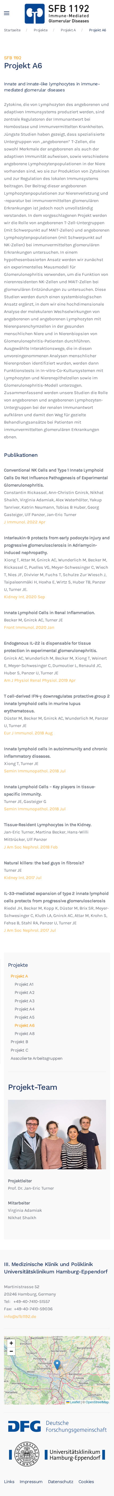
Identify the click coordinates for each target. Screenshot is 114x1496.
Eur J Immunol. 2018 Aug (28, 732)
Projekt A (19, 976)
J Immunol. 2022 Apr (24, 521)
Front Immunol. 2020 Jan (29, 627)
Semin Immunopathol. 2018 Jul (35, 770)
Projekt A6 (24, 1025)
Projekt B (19, 1041)
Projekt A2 (24, 992)
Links (9, 1481)
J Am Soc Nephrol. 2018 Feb (31, 847)
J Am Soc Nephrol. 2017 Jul (30, 930)
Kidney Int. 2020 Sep (24, 596)
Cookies (86, 1481)
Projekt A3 (24, 1000)
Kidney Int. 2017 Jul (23, 877)
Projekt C (19, 1050)
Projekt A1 (24, 984)
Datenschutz (60, 1481)
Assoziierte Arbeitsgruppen (36, 1058)
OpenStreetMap (97, 1402)
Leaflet (74, 1402)
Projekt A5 (24, 1017)
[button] (6, 13)
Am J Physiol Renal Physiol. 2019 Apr (40, 680)
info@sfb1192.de (20, 1316)
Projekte (18, 965)
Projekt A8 (24, 1033)
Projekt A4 (24, 1009)
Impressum (31, 1481)
